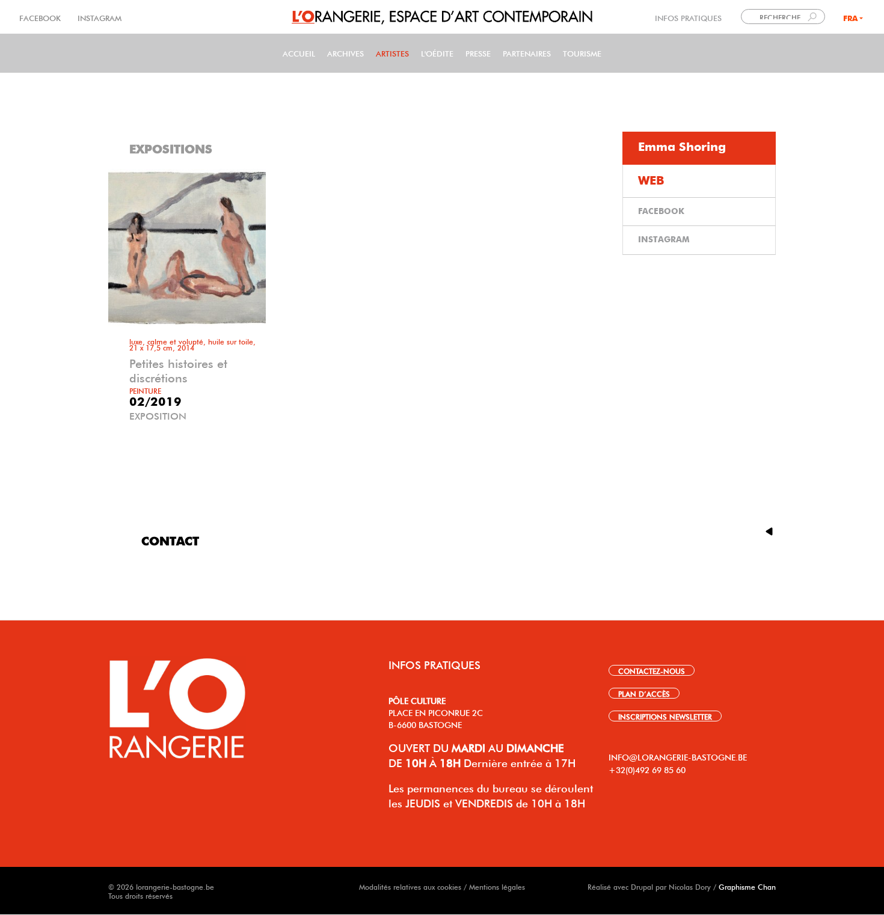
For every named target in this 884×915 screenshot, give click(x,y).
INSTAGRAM (98, 17)
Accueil (299, 52)
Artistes (392, 52)
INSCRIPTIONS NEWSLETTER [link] (665, 716)
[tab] (699, 148)
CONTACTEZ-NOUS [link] (651, 670)
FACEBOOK (41, 17)
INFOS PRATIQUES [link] (688, 17)
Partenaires (527, 52)
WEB (651, 181)
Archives (345, 52)
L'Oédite (437, 52)
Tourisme (582, 52)
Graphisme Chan (747, 886)
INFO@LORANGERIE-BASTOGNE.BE (678, 756)
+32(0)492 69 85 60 (647, 769)
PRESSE (478, 52)
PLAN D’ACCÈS (644, 693)
